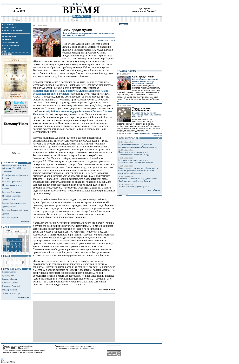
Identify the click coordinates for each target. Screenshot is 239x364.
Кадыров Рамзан (9, 279)
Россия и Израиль (10, 217)
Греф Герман (8, 275)
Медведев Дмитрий (11, 286)
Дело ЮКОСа (8, 199)
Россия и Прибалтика (12, 181)
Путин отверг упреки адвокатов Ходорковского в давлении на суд (133, 153)
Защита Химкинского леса (14, 203)
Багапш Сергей (9, 272)
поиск (75, 20)
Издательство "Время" (144, 11)
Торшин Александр (11, 293)
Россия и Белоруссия (11, 192)
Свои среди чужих (143, 76)
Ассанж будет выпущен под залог (133, 186)
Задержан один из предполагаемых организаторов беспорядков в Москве (135, 161)
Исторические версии (12, 185)
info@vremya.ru (87, 348)
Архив (17, 20)
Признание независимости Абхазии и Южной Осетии (14, 166)
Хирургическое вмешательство (141, 109)
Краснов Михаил (10, 282)
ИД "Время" (145, 8)
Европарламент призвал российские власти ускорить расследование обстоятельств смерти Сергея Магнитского (138, 170)
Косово (5, 188)
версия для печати (106, 40)
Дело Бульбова (9, 206)
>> (118, 101)
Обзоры (16, 153)
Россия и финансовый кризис (15, 210)
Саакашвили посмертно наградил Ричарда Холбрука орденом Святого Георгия (137, 179)
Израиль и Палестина (11, 196)
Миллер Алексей (9, 289)
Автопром (7, 171)
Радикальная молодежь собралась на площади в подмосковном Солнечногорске (137, 145)
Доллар (5, 213)
